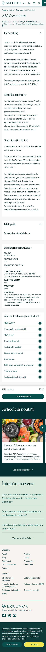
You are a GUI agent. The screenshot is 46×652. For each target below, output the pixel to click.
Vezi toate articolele (22, 470)
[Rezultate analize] (28, 3)
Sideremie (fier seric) (13, 353)
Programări (28, 561)
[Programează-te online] (34, 3)
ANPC (4, 594)
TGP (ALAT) (9, 335)
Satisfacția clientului (32, 578)
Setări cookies (12, 644)
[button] (39, 323)
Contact (5, 568)
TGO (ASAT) (9, 323)
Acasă (4, 10)
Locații (26, 558)
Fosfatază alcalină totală (15, 377)
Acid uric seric (10, 371)
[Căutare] (23, 3)
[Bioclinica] (11, 3)
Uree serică (9, 359)
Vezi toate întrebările (21, 538)
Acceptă (34, 644)
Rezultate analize (9, 565)
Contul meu (28, 565)
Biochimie (19, 10)
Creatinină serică (11, 341)
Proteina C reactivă (12, 347)
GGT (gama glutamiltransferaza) (18, 365)
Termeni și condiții (31, 590)
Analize (11, 10)
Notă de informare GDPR (34, 584)
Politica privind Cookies (16, 639)
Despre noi (6, 561)
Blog (4, 558)
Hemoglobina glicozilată (15, 329)
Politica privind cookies (11, 590)
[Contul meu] (39, 3)
